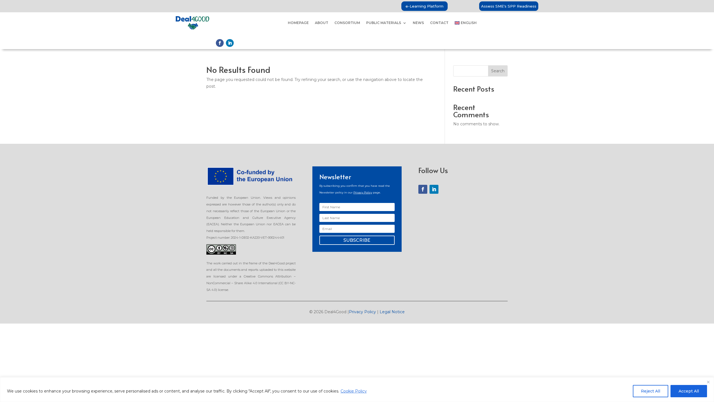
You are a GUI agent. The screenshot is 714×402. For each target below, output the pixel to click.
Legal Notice (392, 311)
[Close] (708, 382)
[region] (357, 389)
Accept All (689, 391)
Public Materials (383, 23)
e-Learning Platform (424, 6)
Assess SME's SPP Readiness (508, 6)
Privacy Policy (362, 192)
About (321, 23)
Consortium (347, 23)
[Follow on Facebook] (220, 43)
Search (498, 70)
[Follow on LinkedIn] (230, 43)
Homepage (298, 23)
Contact (439, 23)
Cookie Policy (354, 391)
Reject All (650, 391)
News (418, 23)
